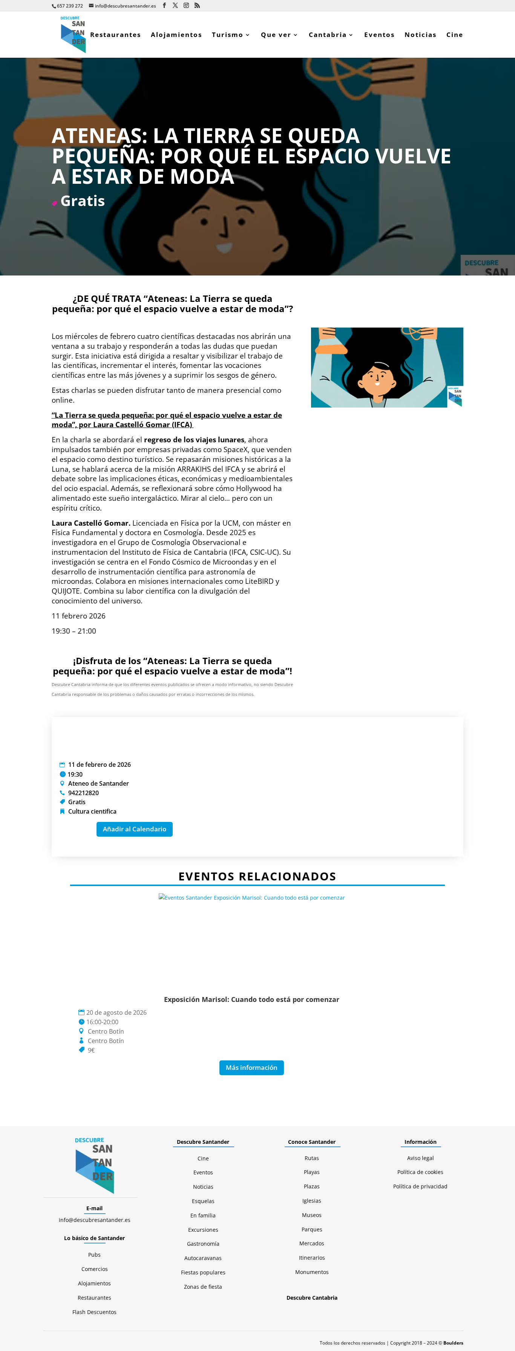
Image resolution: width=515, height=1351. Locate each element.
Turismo (228, 35)
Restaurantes (115, 35)
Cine (454, 35)
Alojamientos (176, 35)
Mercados (311, 1243)
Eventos (379, 35)
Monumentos (312, 1272)
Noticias (421, 35)
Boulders (453, 1343)
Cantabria (328, 35)
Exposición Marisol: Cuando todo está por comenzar (251, 999)
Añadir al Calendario (134, 829)
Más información (251, 1067)
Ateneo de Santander (98, 783)
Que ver (276, 35)
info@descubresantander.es (94, 1219)
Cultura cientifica (92, 811)
